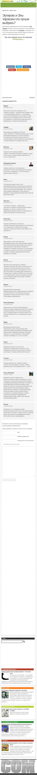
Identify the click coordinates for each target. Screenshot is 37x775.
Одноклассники (23, 70)
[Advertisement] (18, 53)
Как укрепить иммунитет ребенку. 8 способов (14, 690)
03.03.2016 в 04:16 (8, 261)
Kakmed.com (5, 10)
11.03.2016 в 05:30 (8, 304)
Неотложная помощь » (8, 706)
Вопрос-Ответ (13, 10)
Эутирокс (21, 30)
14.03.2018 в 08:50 (8, 406)
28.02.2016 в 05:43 (8, 220)
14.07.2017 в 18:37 (8, 374)
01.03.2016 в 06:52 (8, 238)
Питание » (5, 740)
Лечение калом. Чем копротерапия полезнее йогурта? (16, 724)
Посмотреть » (18, 39)
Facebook (27, 67)
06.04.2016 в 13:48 (8, 343)
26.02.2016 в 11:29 (8, 202)
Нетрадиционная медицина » (10, 722)
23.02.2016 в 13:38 (8, 148)
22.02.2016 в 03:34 (8, 129)
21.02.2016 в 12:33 (8, 107)
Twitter (19, 67)
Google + (12, 70)
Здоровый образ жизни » (9, 669)
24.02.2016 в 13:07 (8, 181)
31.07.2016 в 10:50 (8, 360)
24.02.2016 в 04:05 (8, 165)
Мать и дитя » (6, 688)
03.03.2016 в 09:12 (8, 286)
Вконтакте (10, 67)
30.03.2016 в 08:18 (8, 324)
